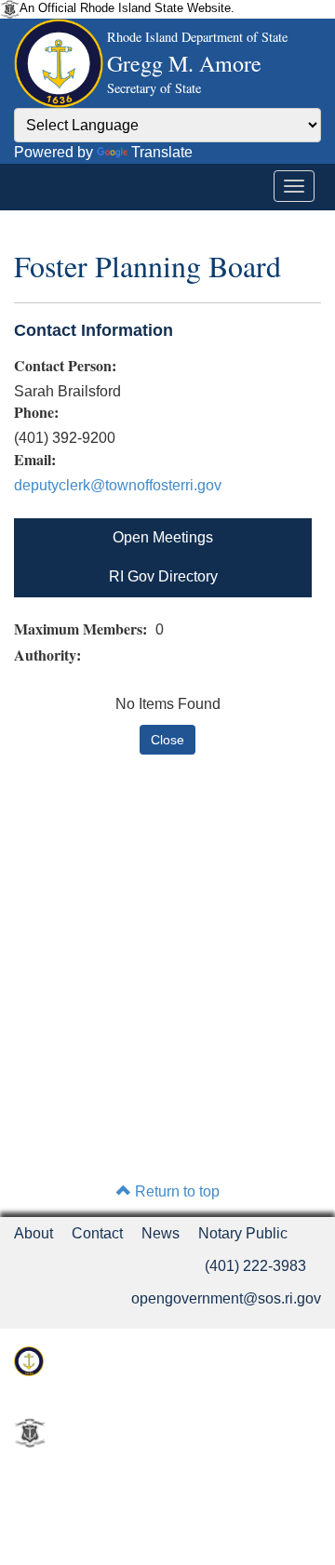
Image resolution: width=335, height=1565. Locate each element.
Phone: (36, 412)
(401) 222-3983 (255, 1266)
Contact (97, 1233)
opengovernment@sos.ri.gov (226, 1298)
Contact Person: (65, 365)
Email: (35, 459)
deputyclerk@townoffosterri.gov (117, 485)
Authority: (50, 655)
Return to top (175, 1191)
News (160, 1233)
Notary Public (243, 1233)
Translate (162, 152)
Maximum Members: (83, 629)
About (33, 1233)
